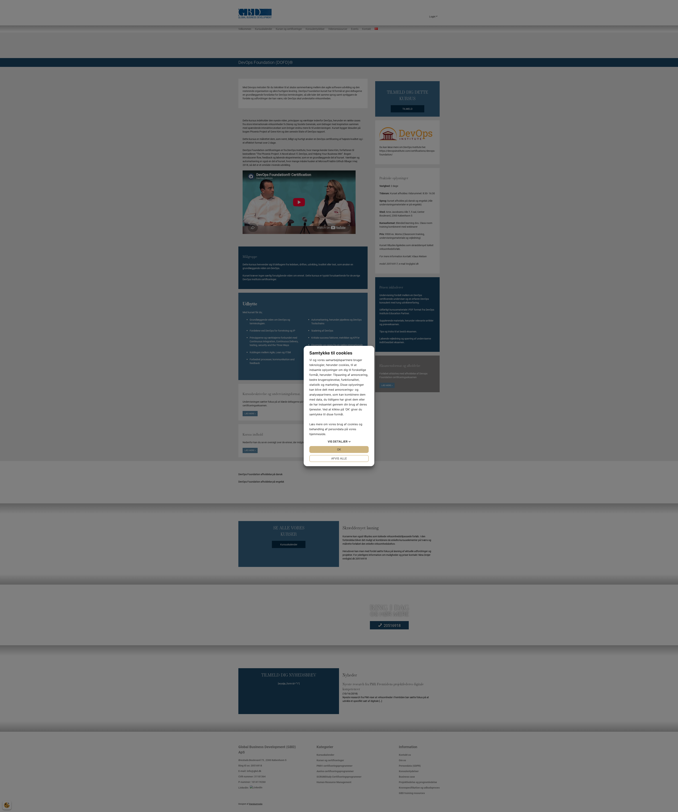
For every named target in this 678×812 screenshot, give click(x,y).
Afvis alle (339, 458)
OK (339, 449)
